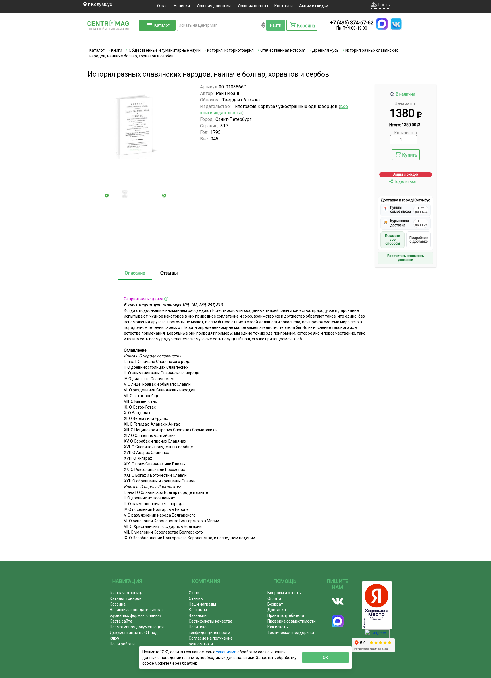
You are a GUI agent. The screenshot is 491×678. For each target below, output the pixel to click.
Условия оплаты (252, 5)
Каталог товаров (126, 598)
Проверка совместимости (291, 621)
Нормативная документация (137, 627)
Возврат (275, 604)
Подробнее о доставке (418, 240)
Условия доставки (213, 5)
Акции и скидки (313, 5)
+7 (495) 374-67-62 (351, 23)
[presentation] (107, 195)
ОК (325, 657)
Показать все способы (392, 240)
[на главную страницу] (111, 37)
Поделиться (404, 181)
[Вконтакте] (337, 601)
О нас (162, 5)
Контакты (283, 5)
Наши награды (202, 604)
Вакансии (198, 615)
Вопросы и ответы (284, 592)
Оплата (274, 598)
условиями (226, 652)
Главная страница (126, 592)
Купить (409, 155)
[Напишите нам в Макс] (382, 24)
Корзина (118, 604)
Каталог (162, 25)
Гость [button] (383, 4)
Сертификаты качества (210, 621)
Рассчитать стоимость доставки (405, 258)
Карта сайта (121, 621)
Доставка (276, 609)
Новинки (182, 5)
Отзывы (169, 273)
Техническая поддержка (290, 632)
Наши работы (122, 644)
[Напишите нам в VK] (396, 24)
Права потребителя (285, 615)
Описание (135, 273)
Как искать (277, 627)
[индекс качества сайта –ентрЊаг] (377, 635)
